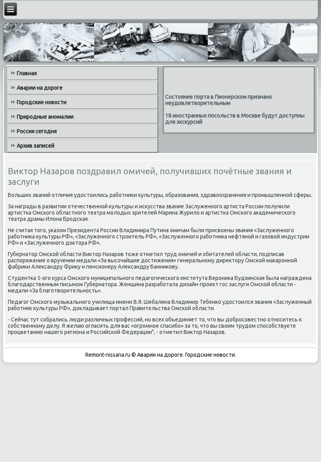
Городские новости (42, 102)
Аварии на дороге (40, 88)
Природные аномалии (45, 117)
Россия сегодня (37, 131)
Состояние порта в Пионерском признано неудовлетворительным (218, 100)
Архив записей (35, 146)
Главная (27, 73)
